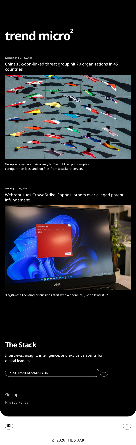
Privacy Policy (16, 402)
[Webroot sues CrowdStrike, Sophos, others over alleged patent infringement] (68, 247)
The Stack (75, 440)
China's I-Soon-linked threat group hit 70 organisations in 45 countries (61, 66)
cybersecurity (11, 57)
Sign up (11, 394)
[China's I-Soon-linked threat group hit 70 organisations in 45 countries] (68, 117)
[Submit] (104, 373)
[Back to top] (127, 426)
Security (8, 188)
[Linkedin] (9, 426)
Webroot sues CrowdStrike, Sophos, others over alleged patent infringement (64, 197)
